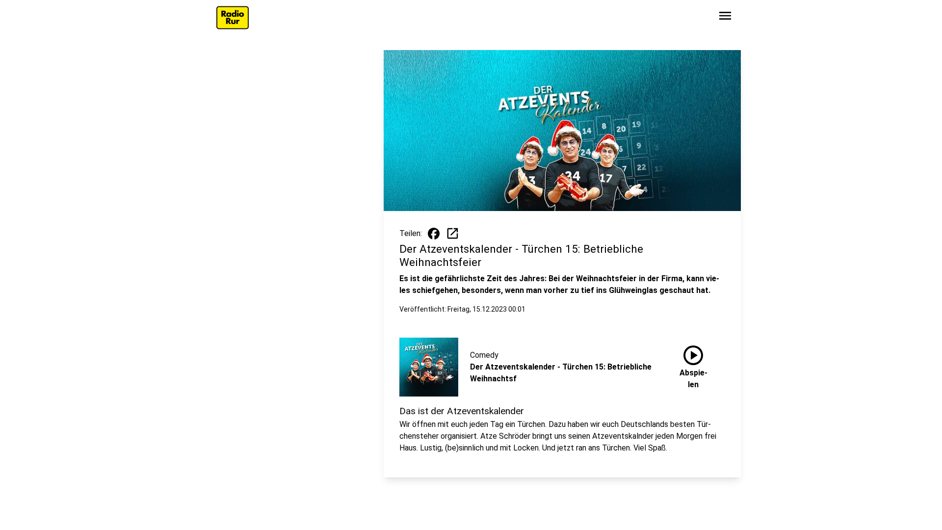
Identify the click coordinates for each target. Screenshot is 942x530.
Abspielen (693, 365)
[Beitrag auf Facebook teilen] (434, 233)
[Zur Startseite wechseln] (232, 17)
